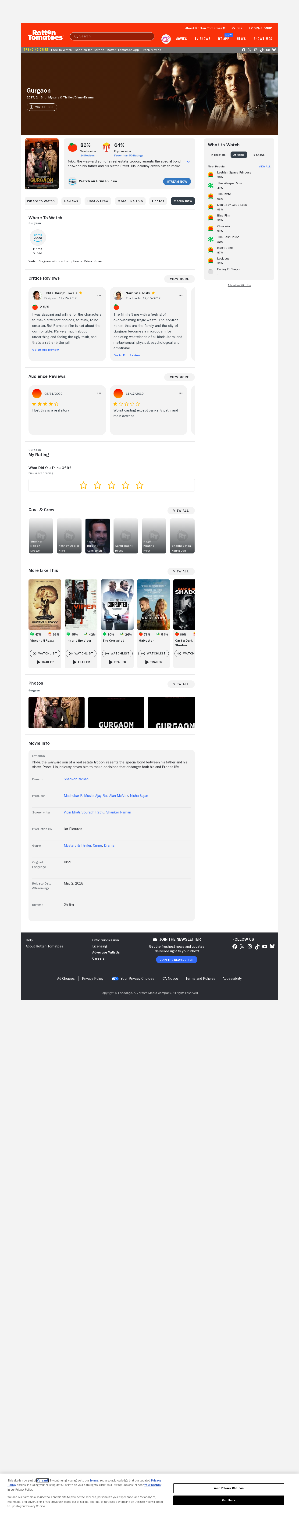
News (241, 39)
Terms (94, 1480)
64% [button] (119, 145)
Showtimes (262, 39)
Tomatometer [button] (88, 151)
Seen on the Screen (89, 49)
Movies (181, 39)
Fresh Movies (151, 49)
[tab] (218, 154)
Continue (228, 1500)
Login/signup (260, 28)
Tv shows (203, 39)
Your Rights (152, 1484)
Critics (237, 28)
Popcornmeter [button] (122, 151)
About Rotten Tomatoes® (205, 28)
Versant (42, 1480)
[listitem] (239, 174)
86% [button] (85, 145)
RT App (223, 39)
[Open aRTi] (166, 39)
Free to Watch (61, 49)
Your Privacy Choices (137, 978)
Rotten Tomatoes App (123, 49)
